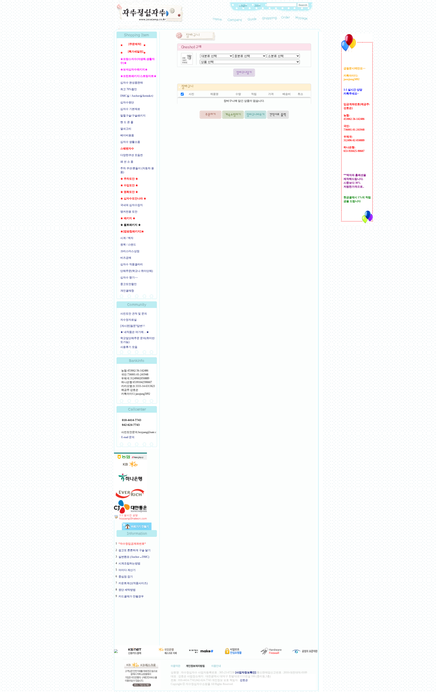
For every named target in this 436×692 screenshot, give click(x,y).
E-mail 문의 (127, 437)
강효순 (244, 680)
